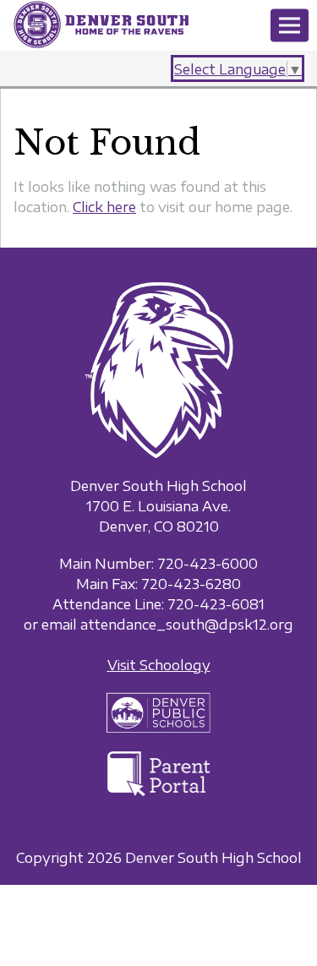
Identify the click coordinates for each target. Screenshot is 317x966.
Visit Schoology (158, 665)
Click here (104, 207)
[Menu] (290, 25)
